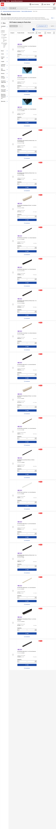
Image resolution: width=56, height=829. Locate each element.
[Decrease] (19, 56)
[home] (1, 11)
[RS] (2, 4)
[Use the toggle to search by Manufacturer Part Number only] (15, 8)
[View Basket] (53, 4)
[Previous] (49, 26)
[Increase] (35, 56)
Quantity (19, 54)
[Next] (55, 26)
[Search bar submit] (54, 8)
